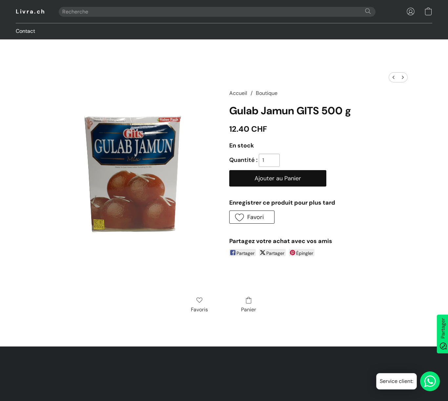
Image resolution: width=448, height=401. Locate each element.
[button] (31, 11)
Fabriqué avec (224, 383)
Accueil (238, 93)
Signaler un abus (249, 372)
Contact (25, 31)
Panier (248, 309)
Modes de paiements (203, 372)
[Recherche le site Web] (368, 11)
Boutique (266, 93)
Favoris (199, 309)
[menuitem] (393, 77)
